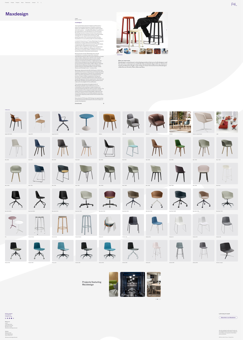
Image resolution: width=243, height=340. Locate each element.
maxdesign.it (78, 22)
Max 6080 (148, 159)
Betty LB (147, 134)
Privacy (226, 337)
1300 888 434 (8, 315)
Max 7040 (195, 159)
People (12, 2)
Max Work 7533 (102, 211)
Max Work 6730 (55, 211)
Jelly (217, 134)
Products (7, 2)
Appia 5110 (31, 134)
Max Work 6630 (8, 211)
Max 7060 (77, 185)
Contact (33, 2)
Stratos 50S (171, 262)
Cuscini (170, 134)
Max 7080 (148, 185)
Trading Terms (231, 337)
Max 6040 (31, 159)
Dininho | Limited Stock (197, 134)
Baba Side (77, 134)
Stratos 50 (148, 262)
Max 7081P (171, 185)
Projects (17, 2)
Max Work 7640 (149, 211)
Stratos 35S (77, 262)
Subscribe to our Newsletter (228, 317)
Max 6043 (77, 159)
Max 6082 (171, 159)
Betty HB (124, 134)
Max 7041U (7, 185)
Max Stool (218, 185)
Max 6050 (101, 159)
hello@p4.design (8, 316)
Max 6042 (54, 159)
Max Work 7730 (219, 211)
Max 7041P (218, 159)
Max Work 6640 (32, 211)
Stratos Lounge (219, 262)
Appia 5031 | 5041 (8, 134)
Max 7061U (124, 185)
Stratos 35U (101, 262)
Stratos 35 (54, 262)
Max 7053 (54, 185)
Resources (27, 2)
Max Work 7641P (172, 211)
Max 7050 (31, 185)
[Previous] (118, 30)
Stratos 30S (7, 262)
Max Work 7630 (125, 211)
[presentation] (111, 284)
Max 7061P (101, 185)
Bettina (100, 134)
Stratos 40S (124, 262)
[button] (156, 299)
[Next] (166, 30)
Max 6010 (7, 159)
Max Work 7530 (78, 211)
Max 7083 (195, 185)
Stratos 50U (195, 262)
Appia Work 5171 (55, 134)
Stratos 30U (31, 262)
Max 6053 (124, 159)
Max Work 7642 (196, 211)
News (22, 2)
